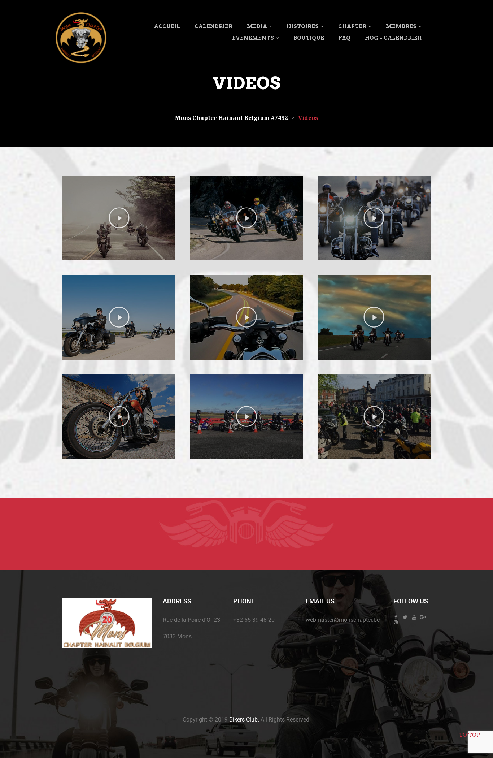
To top (469, 735)
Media (257, 26)
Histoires (303, 26)
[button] (119, 218)
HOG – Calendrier (393, 38)
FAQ (344, 38)
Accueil (167, 26)
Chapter (352, 26)
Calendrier (213, 26)
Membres (401, 26)
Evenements (253, 38)
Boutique (308, 38)
